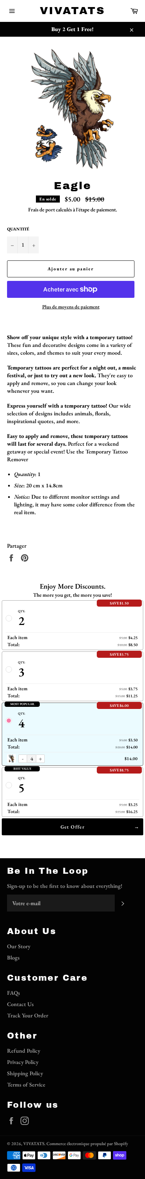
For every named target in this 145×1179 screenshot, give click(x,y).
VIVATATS (72, 10)
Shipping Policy (25, 1073)
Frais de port (41, 209)
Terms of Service (26, 1084)
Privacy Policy (22, 1062)
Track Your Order (27, 1015)
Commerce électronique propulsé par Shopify (87, 1144)
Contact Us (20, 1004)
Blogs (13, 957)
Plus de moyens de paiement (71, 306)
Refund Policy (23, 1050)
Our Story (18, 946)
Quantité (18, 229)
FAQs (13, 993)
